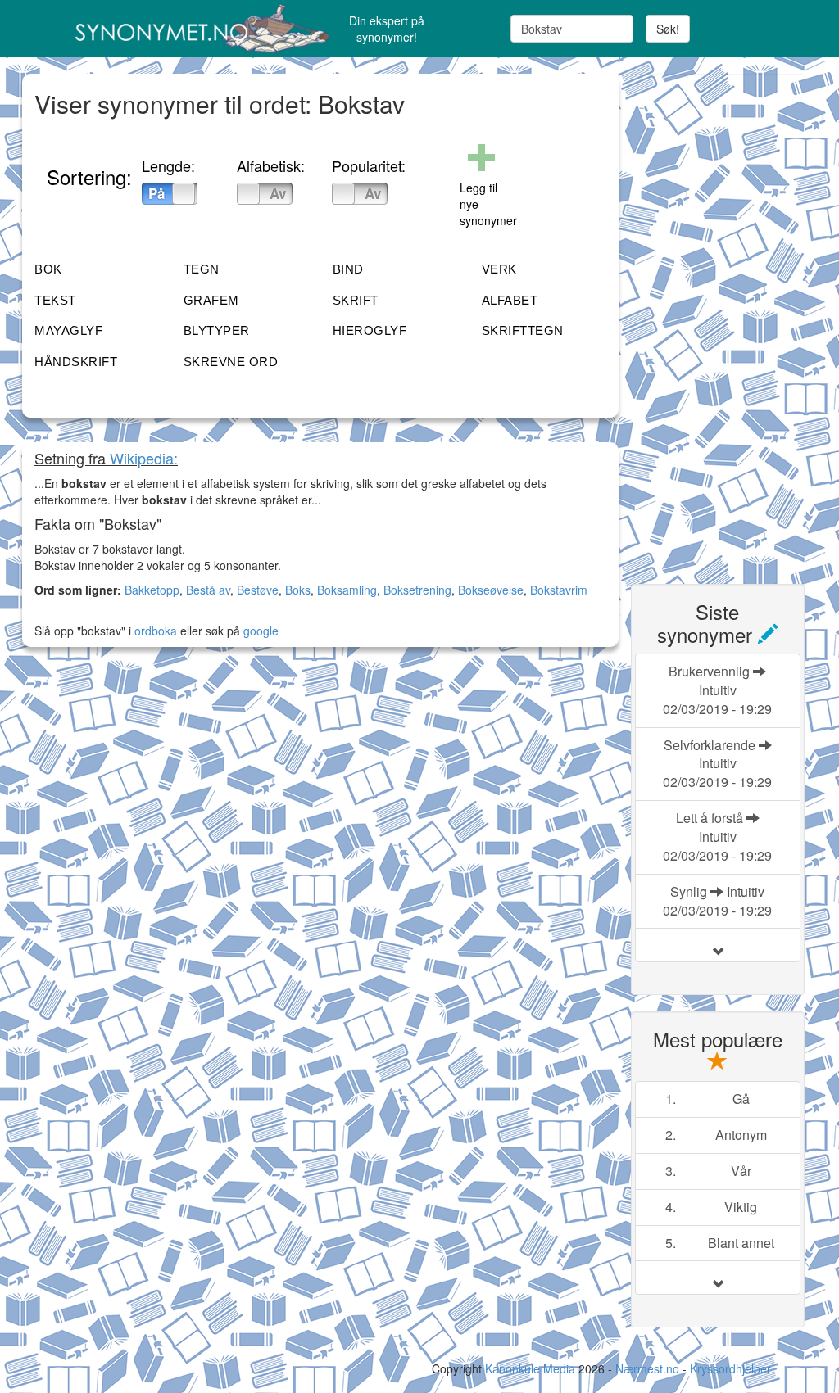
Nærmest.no (647, 1368)
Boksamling (347, 589)
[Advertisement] (735, 319)
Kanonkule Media (531, 1368)
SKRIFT (356, 300)
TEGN (202, 269)
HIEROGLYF (370, 330)
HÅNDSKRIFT (75, 362)
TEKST (55, 300)
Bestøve (258, 589)
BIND (348, 269)
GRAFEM (211, 300)
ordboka (154, 630)
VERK (499, 269)
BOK (48, 269)
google (261, 630)
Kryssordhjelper (730, 1368)
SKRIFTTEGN (523, 330)
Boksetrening (417, 589)
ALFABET (510, 300)
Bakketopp (152, 589)
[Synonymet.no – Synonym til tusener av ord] (154, 28)
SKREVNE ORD (231, 362)
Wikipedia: (144, 457)
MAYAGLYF (68, 330)
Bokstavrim (558, 589)
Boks (298, 589)
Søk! (667, 28)
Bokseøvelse (491, 589)
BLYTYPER (217, 330)
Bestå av (208, 589)
